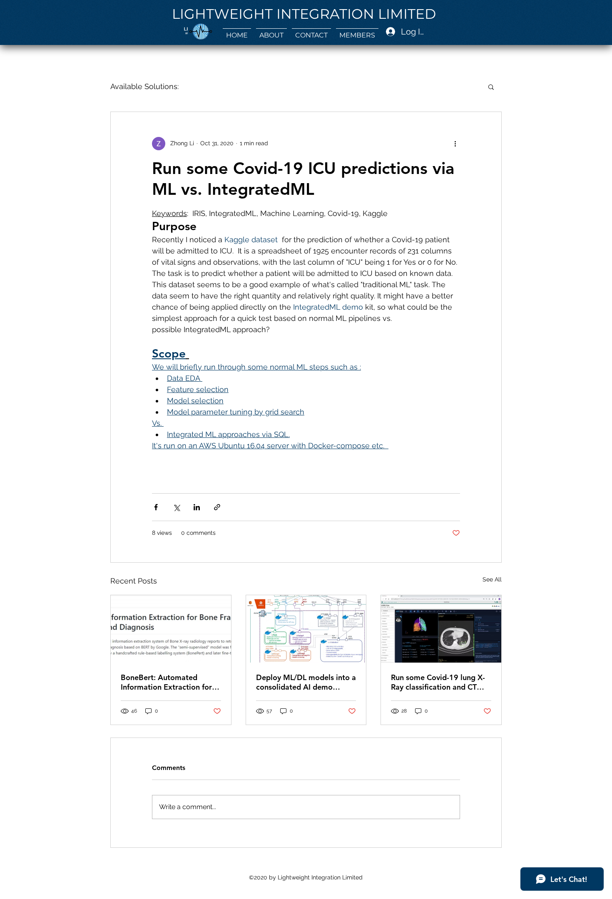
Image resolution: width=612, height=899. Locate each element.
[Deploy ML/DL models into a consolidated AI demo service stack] (306, 629)
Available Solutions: (144, 86)
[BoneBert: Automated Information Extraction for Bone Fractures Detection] (171, 629)
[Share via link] (217, 507)
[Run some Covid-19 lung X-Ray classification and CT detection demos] (441, 629)
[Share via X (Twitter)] (176, 507)
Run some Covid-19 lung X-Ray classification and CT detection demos (438, 682)
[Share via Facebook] (156, 507)
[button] (271, 31)
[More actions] (455, 144)
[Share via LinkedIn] (197, 507)
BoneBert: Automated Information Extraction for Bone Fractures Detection (166, 682)
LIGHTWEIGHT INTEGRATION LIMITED (304, 13)
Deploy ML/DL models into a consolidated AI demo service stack (306, 682)
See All (492, 579)
